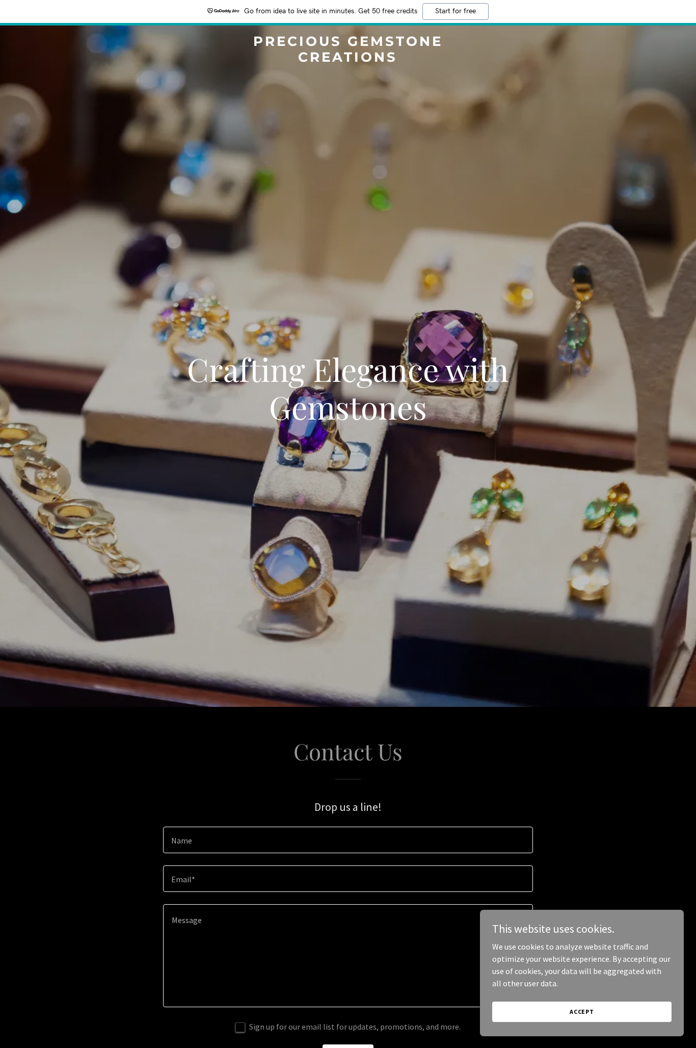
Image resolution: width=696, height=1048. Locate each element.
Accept (582, 1011)
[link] (348, 59)
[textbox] (347, 840)
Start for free (455, 11)
